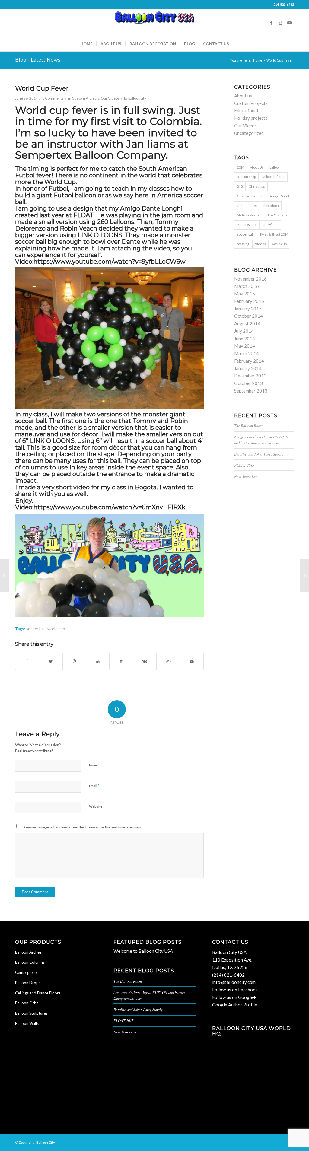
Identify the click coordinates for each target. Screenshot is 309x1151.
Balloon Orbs (26, 1002)
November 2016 (250, 278)
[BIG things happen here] (4, 575)
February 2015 (249, 301)
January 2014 (248, 368)
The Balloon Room (248, 425)
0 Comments (53, 98)
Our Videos (110, 98)
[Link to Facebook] (271, 22)
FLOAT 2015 (244, 465)
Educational (246, 110)
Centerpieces (26, 972)
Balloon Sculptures (31, 1013)
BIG (240, 186)
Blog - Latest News (37, 60)
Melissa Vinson (249, 215)
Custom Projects (85, 98)
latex (254, 206)
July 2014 (244, 331)
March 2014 (246, 353)
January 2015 (248, 308)
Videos (260, 244)
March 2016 (246, 286)
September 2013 (250, 390)
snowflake (271, 225)
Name (94, 764)
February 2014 (249, 361)
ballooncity (137, 98)
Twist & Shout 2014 (274, 234)
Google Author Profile (234, 1004)
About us (243, 95)
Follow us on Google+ (234, 997)
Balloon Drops (27, 982)
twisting (243, 244)
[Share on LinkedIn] (97, 661)
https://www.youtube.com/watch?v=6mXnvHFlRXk (109, 507)
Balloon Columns (30, 962)
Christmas (257, 186)
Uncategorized (249, 133)
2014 (240, 167)
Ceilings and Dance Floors (37, 992)
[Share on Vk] (144, 661)
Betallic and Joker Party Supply (258, 453)
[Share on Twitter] (50, 661)
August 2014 (247, 323)
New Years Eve (277, 215)
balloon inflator (273, 177)
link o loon (271, 206)
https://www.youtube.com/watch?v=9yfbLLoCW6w (109, 261)
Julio (240, 206)
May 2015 (244, 293)
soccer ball (36, 628)
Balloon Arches (28, 952)
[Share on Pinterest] (74, 661)
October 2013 (248, 383)
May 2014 (244, 345)
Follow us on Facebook (235, 989)
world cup (56, 628)
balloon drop (246, 177)
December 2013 (250, 375)
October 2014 (248, 316)
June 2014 (244, 338)
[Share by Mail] (191, 661)
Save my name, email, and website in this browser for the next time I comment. (83, 827)
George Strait (278, 196)
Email (94, 785)
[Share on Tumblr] (121, 661)
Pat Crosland (247, 225)
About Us (257, 167)
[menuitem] (86, 43)
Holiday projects (250, 118)
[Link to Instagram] (280, 22)
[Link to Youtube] (289, 22)
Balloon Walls (27, 1023)
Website (95, 806)
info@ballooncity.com (234, 982)
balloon (275, 167)
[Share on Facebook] (27, 661)
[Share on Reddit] (168, 661)
